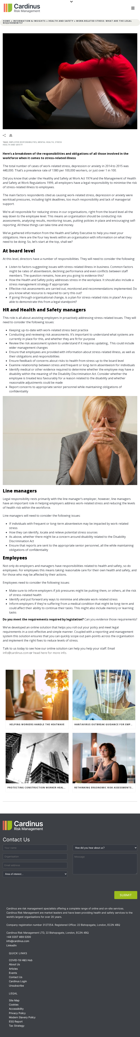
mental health (46, 142)
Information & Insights (29, 20)
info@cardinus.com (16, 653)
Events (13, 972)
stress (58, 142)
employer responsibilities (23, 142)
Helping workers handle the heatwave (37, 724)
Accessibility (16, 1008)
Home (6, 20)
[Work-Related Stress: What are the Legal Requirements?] (70, 81)
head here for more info (49, 653)
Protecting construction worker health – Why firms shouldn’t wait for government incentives (38, 787)
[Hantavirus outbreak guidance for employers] (104, 695)
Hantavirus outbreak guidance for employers (104, 724)
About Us (14, 964)
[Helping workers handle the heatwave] (37, 695)
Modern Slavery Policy (22, 1017)
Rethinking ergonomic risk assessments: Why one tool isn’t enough (104, 787)
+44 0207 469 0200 (18, 936)
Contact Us (15, 977)
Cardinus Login (18, 981)
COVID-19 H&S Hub (20, 960)
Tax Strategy (16, 1025)
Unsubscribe (16, 985)
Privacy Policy (17, 1013)
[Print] (12, 135)
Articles (13, 968)
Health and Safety (60, 20)
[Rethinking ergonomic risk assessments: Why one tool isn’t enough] (104, 758)
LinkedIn (11, 945)
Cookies (13, 1004)
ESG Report (16, 1021)
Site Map (14, 1000)
